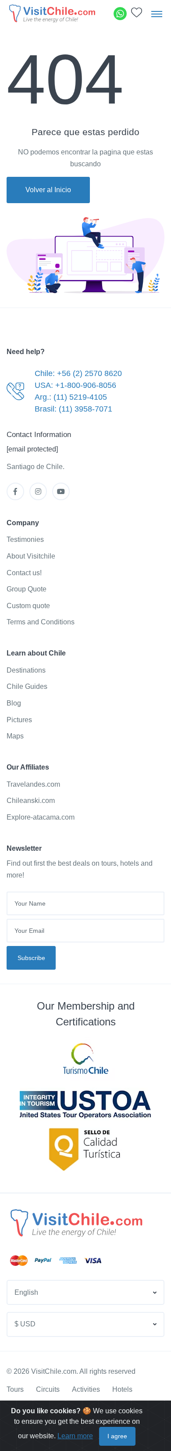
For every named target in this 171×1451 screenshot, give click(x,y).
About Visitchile (31, 556)
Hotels (122, 1389)
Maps (15, 736)
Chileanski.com (31, 800)
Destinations (26, 670)
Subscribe (31, 957)
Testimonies (25, 539)
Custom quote (28, 605)
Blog (14, 703)
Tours (15, 1389)
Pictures (19, 720)
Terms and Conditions (41, 622)
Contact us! (24, 573)
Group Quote (26, 589)
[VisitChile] (51, 13)
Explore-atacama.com (41, 817)
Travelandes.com (33, 784)
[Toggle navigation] (156, 13)
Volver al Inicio (48, 189)
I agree (117, 1436)
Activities (86, 1389)
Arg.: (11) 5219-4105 (71, 397)
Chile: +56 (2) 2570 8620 (78, 373)
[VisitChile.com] (75, 1222)
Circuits (48, 1389)
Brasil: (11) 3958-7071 (73, 409)
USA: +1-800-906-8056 (75, 385)
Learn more (75, 1436)
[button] (136, 14)
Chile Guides (27, 686)
